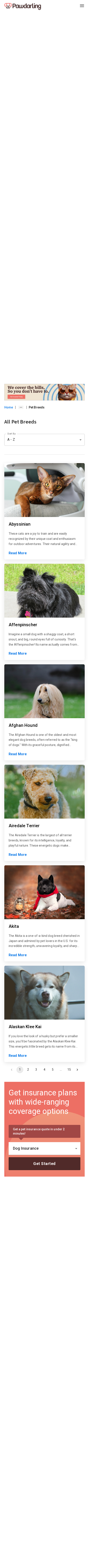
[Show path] (21, 407)
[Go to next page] (77, 1069)
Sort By (11, 433)
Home (8, 407)
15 (69, 1069)
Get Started (44, 1163)
